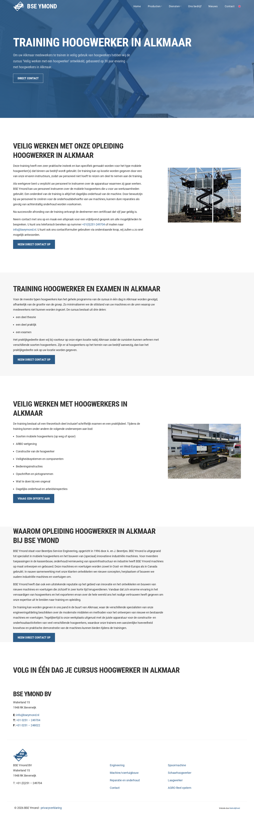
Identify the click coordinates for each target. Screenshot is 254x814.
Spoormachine (177, 765)
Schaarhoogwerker (179, 773)
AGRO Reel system (179, 788)
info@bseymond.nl (24, 229)
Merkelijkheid (235, 808)
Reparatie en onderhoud (124, 780)
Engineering (117, 765)
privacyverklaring (51, 808)
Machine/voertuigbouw (124, 773)
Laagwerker (175, 780)
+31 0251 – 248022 (28, 725)
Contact (115, 788)
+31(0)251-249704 (93, 224)
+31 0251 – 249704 (28, 720)
